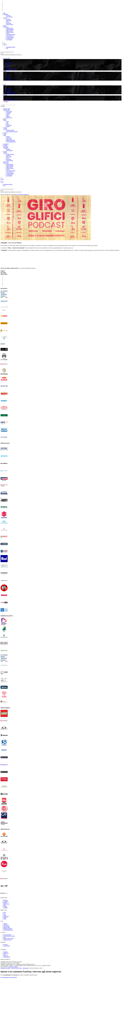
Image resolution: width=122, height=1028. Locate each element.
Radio (4, 918)
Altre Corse (6, 27)
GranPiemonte (9, 38)
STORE (5, 145)
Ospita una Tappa (10, 154)
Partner (5, 25)
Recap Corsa (9, 62)
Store (4, 13)
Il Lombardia (9, 39)
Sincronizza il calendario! (23, 194)
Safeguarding (26, 968)
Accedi (5, 44)
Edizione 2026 (6, 58)
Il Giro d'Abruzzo (10, 37)
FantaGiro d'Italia (10, 130)
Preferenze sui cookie (5, 968)
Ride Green (8, 20)
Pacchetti (8, 15)
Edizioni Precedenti (10, 140)
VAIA (7, 21)
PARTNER (6, 144)
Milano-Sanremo (10, 32)
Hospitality (5, 14)
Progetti (5, 18)
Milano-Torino (9, 30)
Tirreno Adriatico (10, 29)
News (7, 74)
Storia (4, 84)
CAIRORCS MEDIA (13, 966)
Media (4, 71)
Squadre (8, 64)
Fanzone (6, 101)
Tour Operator (9, 16)
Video (7, 77)
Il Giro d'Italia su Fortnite (11, 131)
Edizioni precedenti (10, 92)
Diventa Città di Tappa (11, 69)
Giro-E (7, 33)
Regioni (8, 67)
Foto (7, 76)
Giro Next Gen (9, 35)
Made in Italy (9, 68)
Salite (7, 66)
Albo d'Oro (8, 89)
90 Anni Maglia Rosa (11, 93)
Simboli (8, 88)
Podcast (8, 126)
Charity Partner (9, 24)
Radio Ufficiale (9, 80)
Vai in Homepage (5, 977)
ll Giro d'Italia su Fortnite (11, 100)
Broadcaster (9, 78)
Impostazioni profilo (10, 47)
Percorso (5, 900)
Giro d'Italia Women (10, 34)
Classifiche (8, 63)
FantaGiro (8, 98)
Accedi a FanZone (13, 977)
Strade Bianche (9, 28)
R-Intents (8, 19)
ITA (4, 43)
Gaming (5, 94)
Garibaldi (5, 907)
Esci (7, 48)
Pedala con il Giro (7, 939)
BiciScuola (8, 23)
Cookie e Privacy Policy (16, 968)
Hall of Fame (9, 91)
